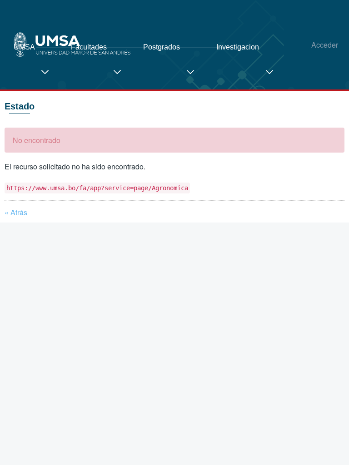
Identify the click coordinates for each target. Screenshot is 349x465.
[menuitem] (35, 68)
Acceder (324, 45)
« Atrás (16, 212)
